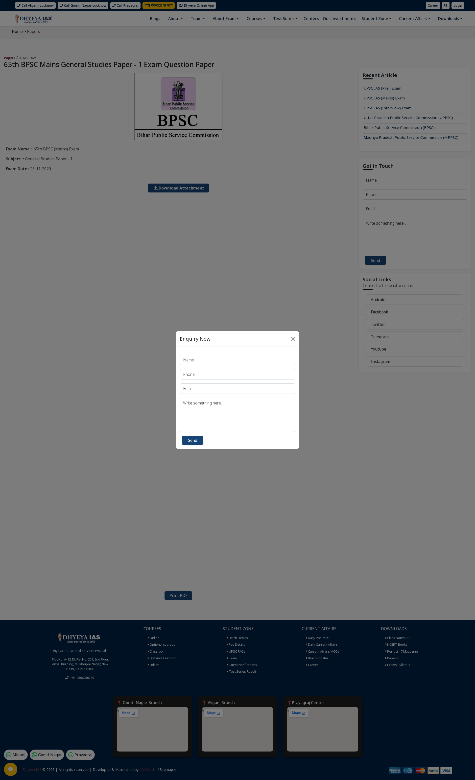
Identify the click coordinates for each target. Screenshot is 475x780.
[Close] (293, 339)
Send (192, 440)
